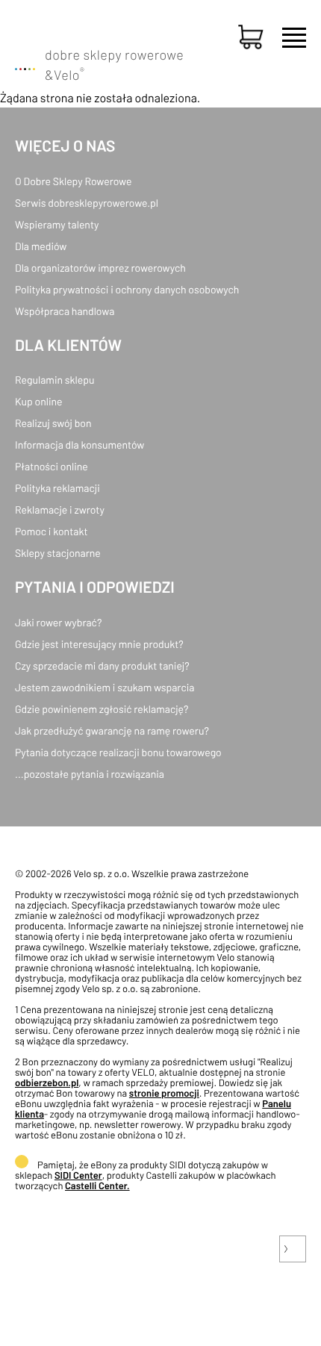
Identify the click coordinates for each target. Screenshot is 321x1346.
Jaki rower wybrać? (58, 622)
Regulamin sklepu (55, 379)
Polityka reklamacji (57, 488)
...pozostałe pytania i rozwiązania (89, 773)
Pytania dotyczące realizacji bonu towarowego (118, 752)
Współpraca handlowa (64, 311)
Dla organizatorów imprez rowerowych (100, 267)
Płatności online (51, 466)
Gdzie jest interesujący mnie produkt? (99, 644)
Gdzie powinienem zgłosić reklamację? (102, 708)
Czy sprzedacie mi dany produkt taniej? (102, 665)
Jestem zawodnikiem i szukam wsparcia (104, 687)
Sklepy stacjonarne (58, 552)
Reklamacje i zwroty (60, 509)
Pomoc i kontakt (51, 531)
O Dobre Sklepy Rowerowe (73, 181)
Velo (69, 74)
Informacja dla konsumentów (79, 444)
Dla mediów (40, 246)
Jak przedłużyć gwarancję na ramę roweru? (112, 730)
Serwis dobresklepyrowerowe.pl (86, 202)
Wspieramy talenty (57, 224)
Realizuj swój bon (53, 423)
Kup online (38, 401)
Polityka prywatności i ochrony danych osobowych (127, 289)
